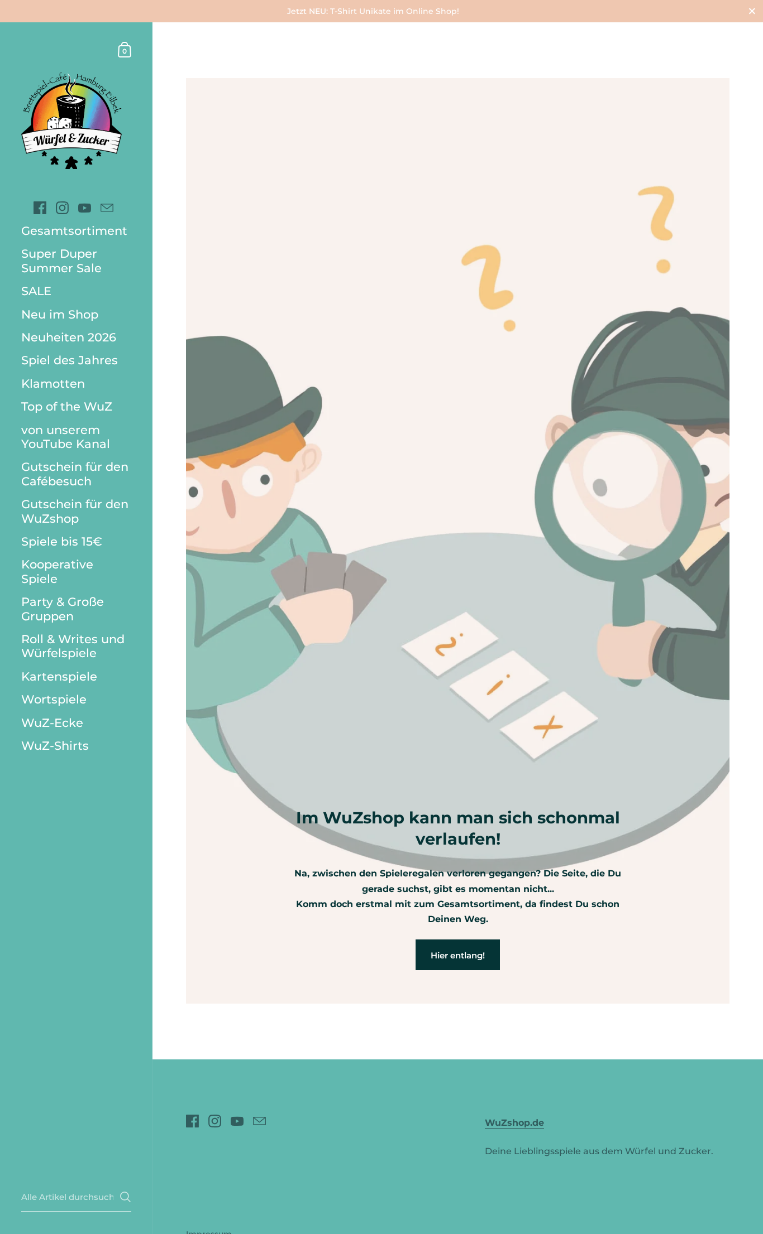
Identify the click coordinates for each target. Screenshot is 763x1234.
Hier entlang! (458, 955)
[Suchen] (125, 1197)
